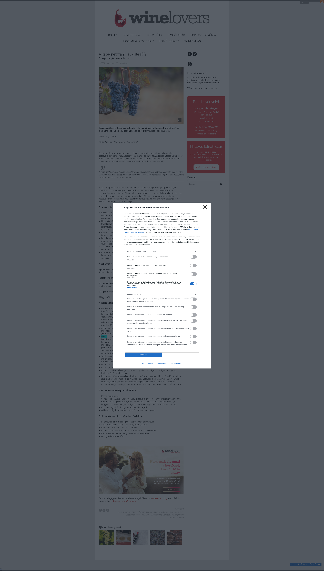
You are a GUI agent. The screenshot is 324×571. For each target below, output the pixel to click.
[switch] (193, 257)
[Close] (205, 207)
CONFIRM (143, 355)
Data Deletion (147, 364)
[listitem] (162, 251)
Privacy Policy (176, 364)
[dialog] (162, 285)
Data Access (162, 364)
